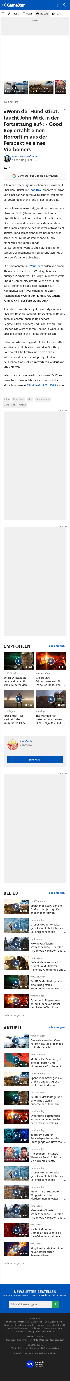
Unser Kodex (37, 1321)
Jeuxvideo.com (57, 1339)
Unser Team (23, 1321)
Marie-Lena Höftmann (25, 156)
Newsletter (51, 1324)
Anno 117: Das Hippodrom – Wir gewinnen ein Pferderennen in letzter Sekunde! (47, 1197)
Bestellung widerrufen (25, 1324)
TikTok (44, 1348)
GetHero (44, 1339)
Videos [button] (44, 13)
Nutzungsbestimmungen (16, 1328)
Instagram (34, 1348)
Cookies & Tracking (25, 1331)
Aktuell (13, 1027)
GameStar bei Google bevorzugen (37, 175)
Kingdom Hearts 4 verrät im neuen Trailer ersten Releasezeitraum (47, 1251)
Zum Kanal (35, 759)
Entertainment (43, 399)
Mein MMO (33, 1339)
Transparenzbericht (45, 1331)
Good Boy (34, 190)
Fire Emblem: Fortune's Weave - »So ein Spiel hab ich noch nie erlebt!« (46, 1157)
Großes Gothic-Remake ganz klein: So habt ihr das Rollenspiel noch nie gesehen (47, 930)
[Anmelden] (55, 1304)
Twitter (14, 1348)
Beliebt (12, 893)
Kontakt (61, 1324)
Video (7, 399)
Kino (30, 399)
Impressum (11, 1321)
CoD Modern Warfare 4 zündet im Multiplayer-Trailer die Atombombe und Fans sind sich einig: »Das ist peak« (47, 969)
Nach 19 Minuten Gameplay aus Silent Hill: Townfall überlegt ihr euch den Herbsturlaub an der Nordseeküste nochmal (46, 1236)
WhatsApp (54, 1348)
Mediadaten (35, 1328)
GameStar (10, 1339)
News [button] (29, 13)
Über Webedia (51, 1321)
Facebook (24, 1348)
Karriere (40, 1324)
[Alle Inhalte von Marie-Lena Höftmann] (7, 158)
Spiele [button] (15, 13)
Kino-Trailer (18, 399)
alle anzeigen (57, 645)
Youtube (35, 266)
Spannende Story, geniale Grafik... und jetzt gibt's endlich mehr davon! (46, 909)
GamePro (21, 1339)
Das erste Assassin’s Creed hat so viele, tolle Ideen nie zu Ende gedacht (47, 1043)
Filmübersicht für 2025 (41, 385)
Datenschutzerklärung (53, 1328)
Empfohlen (17, 646)
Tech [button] (58, 13)
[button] (56, 5)
